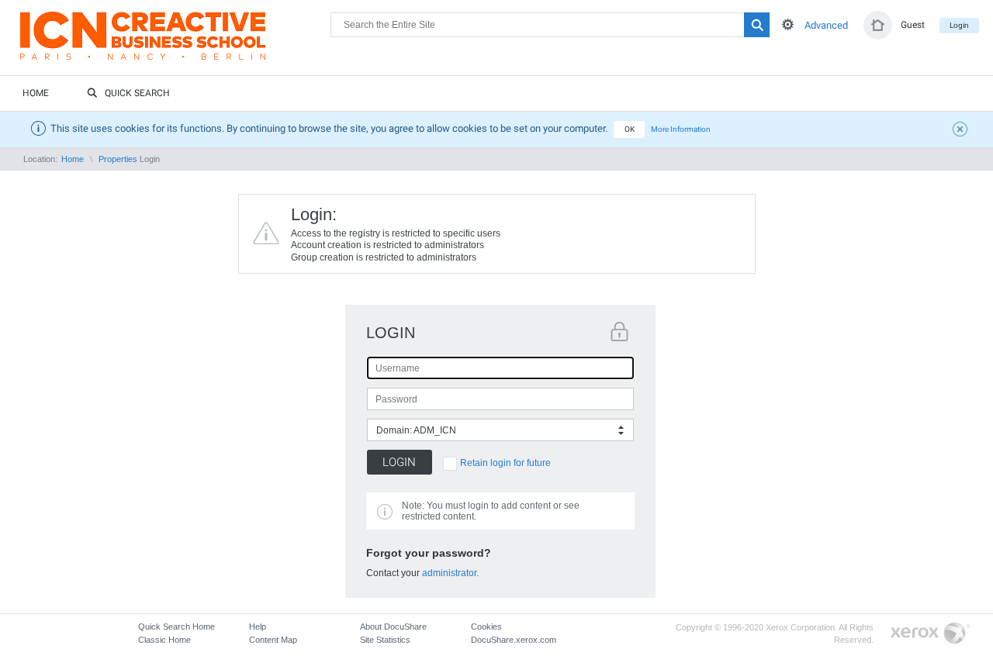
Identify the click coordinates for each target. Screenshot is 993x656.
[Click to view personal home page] (877, 25)
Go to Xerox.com (930, 634)
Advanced (826, 25)
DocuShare (175, 43)
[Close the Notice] (962, 131)
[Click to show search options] (788, 24)
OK (630, 129)
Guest (913, 24)
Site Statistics (385, 639)
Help (257, 626)
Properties (118, 159)
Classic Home (164, 639)
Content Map (273, 639)
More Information (681, 129)
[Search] (757, 24)
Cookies (486, 626)
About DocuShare (393, 626)
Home (35, 93)
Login (959, 25)
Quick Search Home (176, 626)
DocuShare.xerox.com (513, 639)
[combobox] (500, 430)
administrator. (450, 573)
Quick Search (137, 93)
